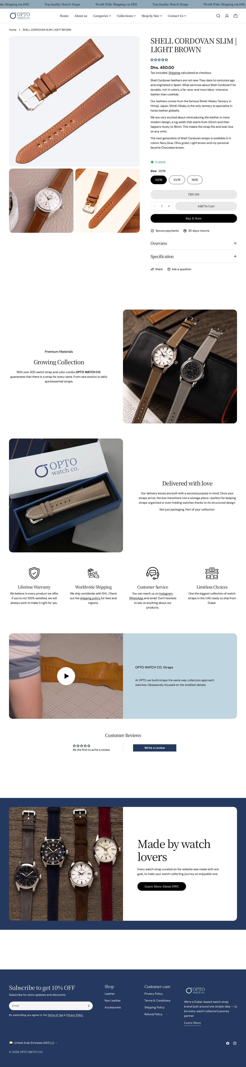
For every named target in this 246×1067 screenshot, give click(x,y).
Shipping (174, 73)
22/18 (176, 180)
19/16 (195, 180)
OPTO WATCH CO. (31, 1052)
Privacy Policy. (74, 1015)
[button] (159, 60)
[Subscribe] (88, 1006)
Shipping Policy (154, 1007)
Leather (110, 994)
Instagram (166, 593)
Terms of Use (55, 1015)
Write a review (154, 748)
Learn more (192, 1023)
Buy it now (194, 218)
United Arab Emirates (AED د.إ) (34, 1043)
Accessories (113, 1007)
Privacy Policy (153, 994)
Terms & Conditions (157, 1000)
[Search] (218, 15)
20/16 (158, 180)
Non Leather (113, 1000)
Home (12, 29)
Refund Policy (153, 1014)
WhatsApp (136, 598)
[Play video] (66, 676)
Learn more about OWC (162, 886)
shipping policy (90, 598)
